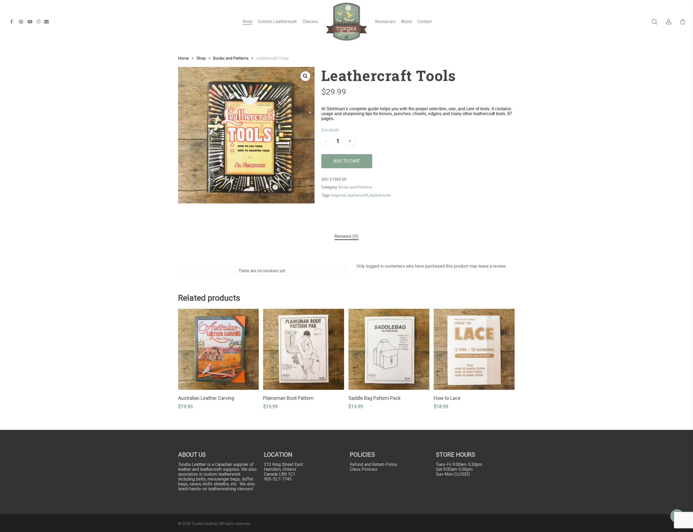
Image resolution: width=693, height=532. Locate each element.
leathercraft (358, 195)
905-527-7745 (278, 479)
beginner (338, 195)
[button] (305, 76)
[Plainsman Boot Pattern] (303, 349)
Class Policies (363, 469)
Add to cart (347, 161)
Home (183, 58)
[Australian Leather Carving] (218, 349)
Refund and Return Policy (373, 464)
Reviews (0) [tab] (346, 236)
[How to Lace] (474, 349)
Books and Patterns (231, 58)
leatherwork (380, 195)
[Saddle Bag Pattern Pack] (388, 349)
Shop (201, 58)
